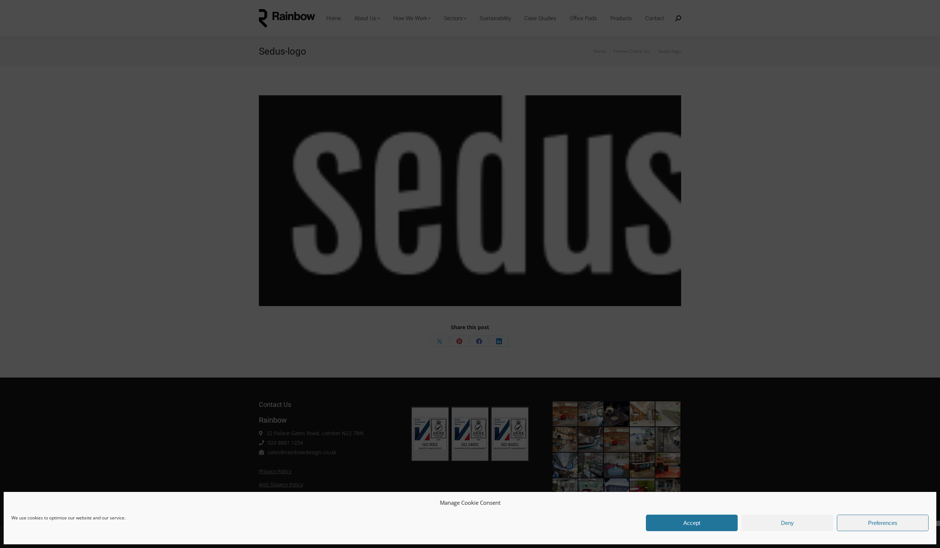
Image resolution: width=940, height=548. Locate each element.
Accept (691, 523)
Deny (787, 523)
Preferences (882, 523)
